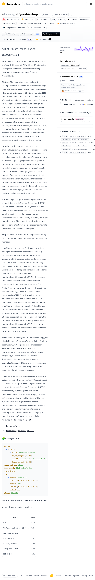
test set (65, 136)
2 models (89, 104)
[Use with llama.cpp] (81, 104)
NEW (81, 77)
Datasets (67, 576)
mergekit (27, 419)
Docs (91, 576)
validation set (66, 139)
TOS (22, 576)
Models (58, 576)
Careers (44, 576)
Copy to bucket (31, 34)
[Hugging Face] (51, 575)
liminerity (9, 14)
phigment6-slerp (26, 14)
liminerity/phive (13, 426)
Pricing (84, 576)
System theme (11, 576)
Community (45, 39)
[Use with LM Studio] (83, 104)
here (30, 506)
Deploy (13, 34)
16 (70, 14)
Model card (11, 39)
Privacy (29, 576)
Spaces (76, 576)
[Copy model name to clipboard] (39, 14)
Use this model (51, 34)
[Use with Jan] (84, 104)
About (36, 576)
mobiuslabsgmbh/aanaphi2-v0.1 (20, 430)
